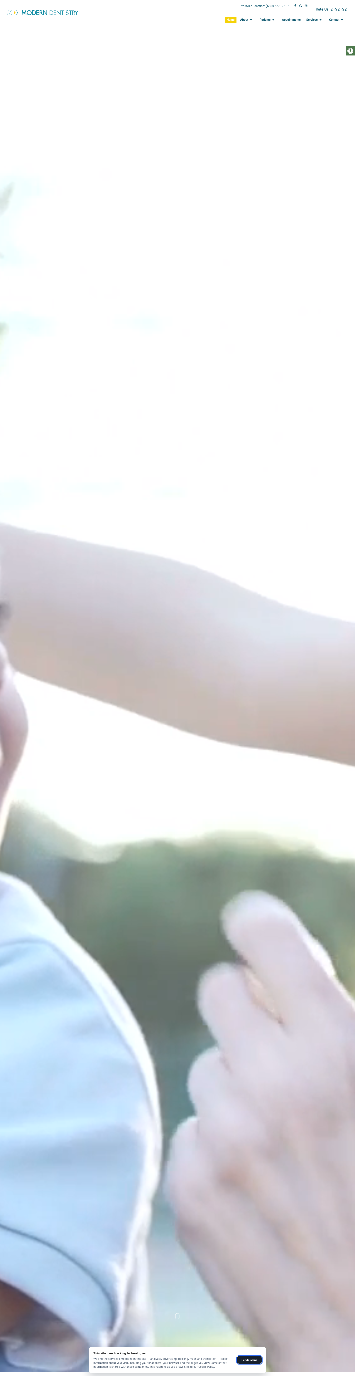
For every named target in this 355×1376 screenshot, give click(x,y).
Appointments (291, 19)
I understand (249, 1359)
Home (231, 19)
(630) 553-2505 (277, 6)
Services (312, 19)
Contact (334, 19)
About (244, 19)
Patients (265, 19)
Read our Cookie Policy (200, 1366)
